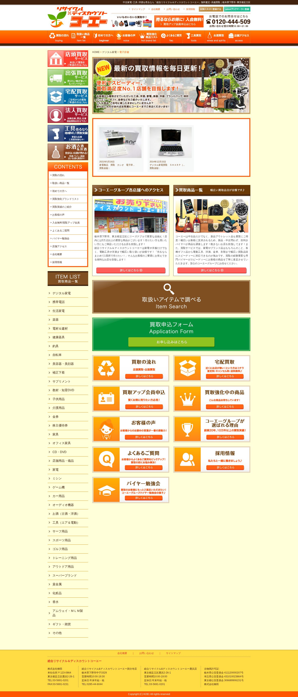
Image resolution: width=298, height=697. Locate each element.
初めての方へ (104, 38)
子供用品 (59, 399)
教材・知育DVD (63, 390)
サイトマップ (138, 9)
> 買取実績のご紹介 (61, 206)
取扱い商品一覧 (81, 38)
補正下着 (59, 372)
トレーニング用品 (65, 558)
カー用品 (59, 496)
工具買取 (194, 38)
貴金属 (57, 584)
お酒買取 (216, 38)
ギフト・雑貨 (62, 624)
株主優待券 (60, 425)
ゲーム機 (59, 487)
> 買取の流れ (57, 175)
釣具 (56, 346)
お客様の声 (126, 38)
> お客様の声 (57, 214)
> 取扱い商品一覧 (59, 183)
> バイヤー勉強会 (59, 238)
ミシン (57, 478)
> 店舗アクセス (58, 246)
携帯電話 (59, 302)
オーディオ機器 (63, 505)
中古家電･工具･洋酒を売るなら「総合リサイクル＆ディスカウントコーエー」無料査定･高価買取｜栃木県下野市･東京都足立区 (186, 2)
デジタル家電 (109, 52)
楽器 (56, 319)
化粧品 (57, 593)
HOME (96, 52)
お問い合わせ (173, 9)
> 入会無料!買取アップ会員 (65, 222)
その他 (57, 633)
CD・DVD (59, 452)
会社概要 (155, 9)
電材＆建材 (60, 328)
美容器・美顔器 (63, 363)
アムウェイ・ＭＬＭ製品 (68, 613)
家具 (56, 434)
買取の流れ (59, 38)
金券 (56, 416)
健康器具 (59, 337)
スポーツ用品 (62, 540)
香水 (56, 602)
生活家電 (59, 311)
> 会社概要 (56, 254)
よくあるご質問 (171, 38)
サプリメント (62, 381)
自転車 (57, 355)
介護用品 (59, 407)
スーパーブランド (65, 575)
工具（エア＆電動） (66, 522)
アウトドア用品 (63, 566)
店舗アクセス (239, 38)
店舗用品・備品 (63, 460)
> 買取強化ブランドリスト (64, 199)
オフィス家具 (62, 443)
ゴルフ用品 (60, 549)
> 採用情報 (56, 262)
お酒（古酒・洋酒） (66, 513)
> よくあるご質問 (59, 230)
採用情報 (190, 9)
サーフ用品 (60, 531)
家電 (56, 469)
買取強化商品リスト (149, 38)
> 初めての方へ (58, 191)
